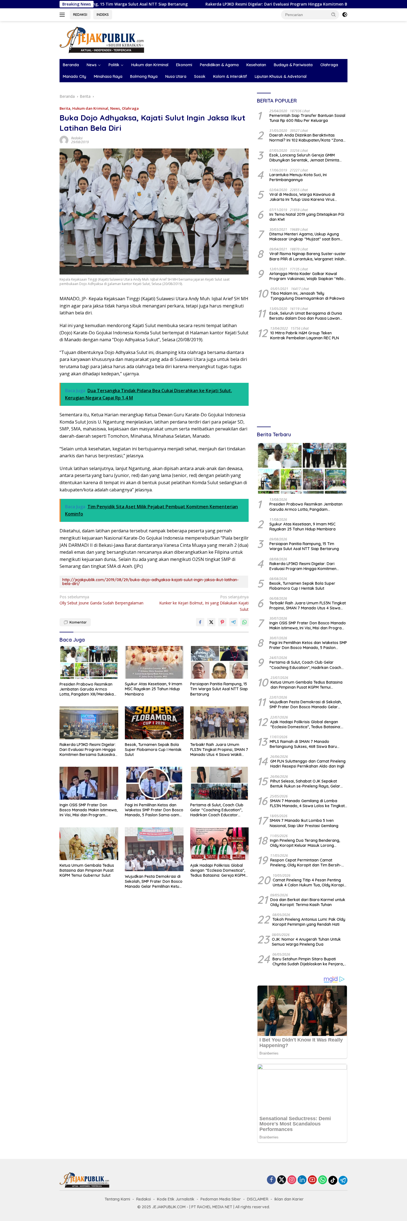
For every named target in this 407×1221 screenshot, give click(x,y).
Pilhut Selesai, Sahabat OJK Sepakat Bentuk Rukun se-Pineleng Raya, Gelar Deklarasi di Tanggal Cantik (305, 784)
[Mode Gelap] (344, 14)
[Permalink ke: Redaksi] (64, 139)
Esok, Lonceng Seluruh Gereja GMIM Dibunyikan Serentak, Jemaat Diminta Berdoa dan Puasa (304, 158)
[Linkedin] (302, 1180)
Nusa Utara (175, 76)
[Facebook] (271, 1180)
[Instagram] (291, 1180)
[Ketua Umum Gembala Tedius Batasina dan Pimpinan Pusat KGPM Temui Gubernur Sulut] (89, 843)
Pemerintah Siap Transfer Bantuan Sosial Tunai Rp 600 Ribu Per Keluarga (307, 118)
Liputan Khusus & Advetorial (280, 76)
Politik (114, 64)
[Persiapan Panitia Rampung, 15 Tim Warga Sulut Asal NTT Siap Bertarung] (219, 662)
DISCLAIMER (257, 1199)
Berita (65, 108)
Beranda (71, 64)
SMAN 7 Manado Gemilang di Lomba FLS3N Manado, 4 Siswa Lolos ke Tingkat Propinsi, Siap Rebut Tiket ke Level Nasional (307, 803)
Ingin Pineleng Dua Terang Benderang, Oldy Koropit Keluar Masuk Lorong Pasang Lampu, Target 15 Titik (305, 843)
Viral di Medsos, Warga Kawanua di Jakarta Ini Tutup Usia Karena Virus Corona (302, 197)
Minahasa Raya (108, 76)
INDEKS (103, 14)
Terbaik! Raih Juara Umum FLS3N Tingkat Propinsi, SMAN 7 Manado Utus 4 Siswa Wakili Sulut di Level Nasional (219, 749)
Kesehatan (256, 64)
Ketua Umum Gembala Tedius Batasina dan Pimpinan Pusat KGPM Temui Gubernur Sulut (87, 870)
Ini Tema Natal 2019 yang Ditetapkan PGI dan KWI (306, 217)
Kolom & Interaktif (230, 76)
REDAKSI (80, 14)
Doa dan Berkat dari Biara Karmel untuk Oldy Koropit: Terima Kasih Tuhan (307, 902)
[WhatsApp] (322, 1180)
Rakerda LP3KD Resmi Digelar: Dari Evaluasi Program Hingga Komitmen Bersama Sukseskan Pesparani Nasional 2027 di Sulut (271, 4)
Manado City (74, 76)
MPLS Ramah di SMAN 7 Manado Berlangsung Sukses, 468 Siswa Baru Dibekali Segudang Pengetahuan (303, 744)
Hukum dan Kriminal (149, 64)
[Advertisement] (302, 384)
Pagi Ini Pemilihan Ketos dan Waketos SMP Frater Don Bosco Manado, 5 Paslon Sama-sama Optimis (154, 810)
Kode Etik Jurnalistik (175, 1199)
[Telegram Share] (233, 622)
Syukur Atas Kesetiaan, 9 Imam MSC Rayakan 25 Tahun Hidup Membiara (153, 688)
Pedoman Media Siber (220, 1199)
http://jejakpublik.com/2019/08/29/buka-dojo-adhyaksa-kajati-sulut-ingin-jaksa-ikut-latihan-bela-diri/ (150, 581)
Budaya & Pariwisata (293, 64)
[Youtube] (312, 1180)
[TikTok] (332, 1180)
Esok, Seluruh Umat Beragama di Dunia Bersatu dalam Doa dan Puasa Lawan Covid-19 (305, 316)
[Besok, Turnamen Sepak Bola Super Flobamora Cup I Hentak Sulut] (154, 722)
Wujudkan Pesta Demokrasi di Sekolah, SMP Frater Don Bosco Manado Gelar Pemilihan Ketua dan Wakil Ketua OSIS (153, 881)
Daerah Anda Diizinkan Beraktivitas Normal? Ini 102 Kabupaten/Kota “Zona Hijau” (306, 138)
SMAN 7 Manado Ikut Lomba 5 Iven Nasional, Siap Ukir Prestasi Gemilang (304, 823)
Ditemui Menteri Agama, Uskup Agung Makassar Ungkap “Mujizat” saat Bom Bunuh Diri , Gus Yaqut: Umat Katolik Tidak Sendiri (308, 237)
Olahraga (329, 64)
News (92, 64)
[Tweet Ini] (211, 622)
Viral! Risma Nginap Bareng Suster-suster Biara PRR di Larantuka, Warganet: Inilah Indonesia (307, 256)
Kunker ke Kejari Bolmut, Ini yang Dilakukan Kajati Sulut (204, 603)
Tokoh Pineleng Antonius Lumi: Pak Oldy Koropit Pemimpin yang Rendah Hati (308, 922)
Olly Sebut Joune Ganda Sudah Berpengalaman (101, 600)
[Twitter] (281, 1180)
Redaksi (77, 138)
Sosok (199, 76)
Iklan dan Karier (289, 1199)
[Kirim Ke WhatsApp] (244, 622)
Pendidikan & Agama (219, 64)
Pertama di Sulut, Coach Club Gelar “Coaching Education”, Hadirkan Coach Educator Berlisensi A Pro (216, 810)
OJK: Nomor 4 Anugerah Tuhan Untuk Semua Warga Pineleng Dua (306, 942)
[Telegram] (343, 1180)
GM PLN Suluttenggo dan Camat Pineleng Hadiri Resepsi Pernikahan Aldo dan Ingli (308, 764)
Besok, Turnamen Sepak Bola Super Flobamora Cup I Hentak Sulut (153, 749)
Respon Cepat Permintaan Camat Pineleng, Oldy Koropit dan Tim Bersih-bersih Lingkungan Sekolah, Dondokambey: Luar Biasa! (305, 863)
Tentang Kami (117, 1199)
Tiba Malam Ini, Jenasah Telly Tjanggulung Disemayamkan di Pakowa (307, 296)
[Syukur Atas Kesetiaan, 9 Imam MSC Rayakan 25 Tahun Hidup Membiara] (154, 662)
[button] (333, 14)
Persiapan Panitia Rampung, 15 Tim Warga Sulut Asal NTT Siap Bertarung (219, 688)
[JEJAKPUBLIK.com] (102, 39)
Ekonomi (184, 64)
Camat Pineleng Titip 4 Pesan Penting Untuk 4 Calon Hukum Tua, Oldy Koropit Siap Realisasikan (309, 882)
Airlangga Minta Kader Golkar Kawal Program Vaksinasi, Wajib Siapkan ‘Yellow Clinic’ (308, 276)
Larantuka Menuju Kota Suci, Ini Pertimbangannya (298, 177)
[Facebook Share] (200, 622)
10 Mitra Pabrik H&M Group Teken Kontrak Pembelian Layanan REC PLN (304, 335)
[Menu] (63, 14)
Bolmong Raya (144, 76)
